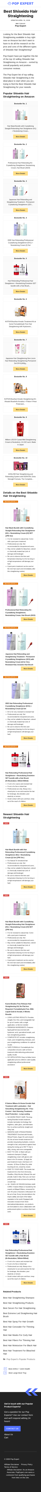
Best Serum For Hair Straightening (19, 1308)
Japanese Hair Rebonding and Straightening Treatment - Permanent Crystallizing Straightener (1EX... (20, 202)
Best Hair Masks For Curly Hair (17, 1335)
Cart (6, 1437)
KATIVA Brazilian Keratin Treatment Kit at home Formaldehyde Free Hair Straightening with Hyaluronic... (20, 324)
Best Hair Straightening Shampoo (18, 1298)
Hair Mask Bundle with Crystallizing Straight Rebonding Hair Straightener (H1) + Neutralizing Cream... (20, 128)
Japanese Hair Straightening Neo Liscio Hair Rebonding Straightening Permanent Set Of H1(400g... (20, 360)
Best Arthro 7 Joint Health (19, 1369)
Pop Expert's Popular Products (21, 1359)
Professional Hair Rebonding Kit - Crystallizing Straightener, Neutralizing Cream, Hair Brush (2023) (20, 165)
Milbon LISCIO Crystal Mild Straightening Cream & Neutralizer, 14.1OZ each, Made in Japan (20, 442)
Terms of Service (11, 1467)
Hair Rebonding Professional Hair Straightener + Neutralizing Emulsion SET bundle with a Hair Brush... (20, 283)
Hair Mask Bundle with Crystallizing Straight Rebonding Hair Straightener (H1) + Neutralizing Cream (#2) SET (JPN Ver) (20, 532)
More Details (20, 137)
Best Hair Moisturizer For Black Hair (20, 1345)
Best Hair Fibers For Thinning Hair (19, 1340)
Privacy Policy (26, 1464)
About (7, 1434)
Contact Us (12, 1429)
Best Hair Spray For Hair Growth (18, 1321)
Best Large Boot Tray (17, 1373)
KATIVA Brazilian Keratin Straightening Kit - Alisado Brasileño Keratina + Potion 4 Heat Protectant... (20, 401)
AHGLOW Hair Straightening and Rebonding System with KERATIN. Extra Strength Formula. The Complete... (20, 476)
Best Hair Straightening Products (18, 1303)
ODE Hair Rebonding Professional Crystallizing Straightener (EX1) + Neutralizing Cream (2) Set (20, 242)
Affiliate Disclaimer (11, 1464)
